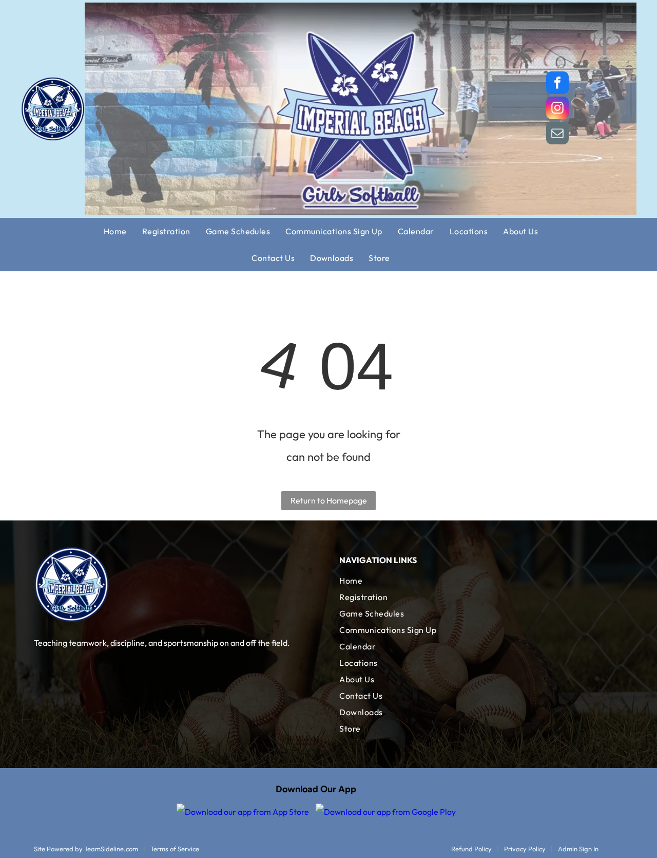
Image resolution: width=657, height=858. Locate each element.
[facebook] (557, 84)
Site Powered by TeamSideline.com (86, 849)
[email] (557, 134)
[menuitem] (123, 231)
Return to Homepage (329, 500)
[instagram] (557, 109)
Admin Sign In (578, 849)
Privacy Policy (525, 849)
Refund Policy (471, 849)
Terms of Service (174, 849)
